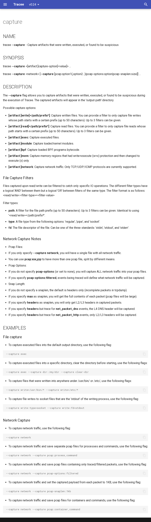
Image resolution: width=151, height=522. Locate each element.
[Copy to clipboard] (144, 354)
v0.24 (32, 4)
